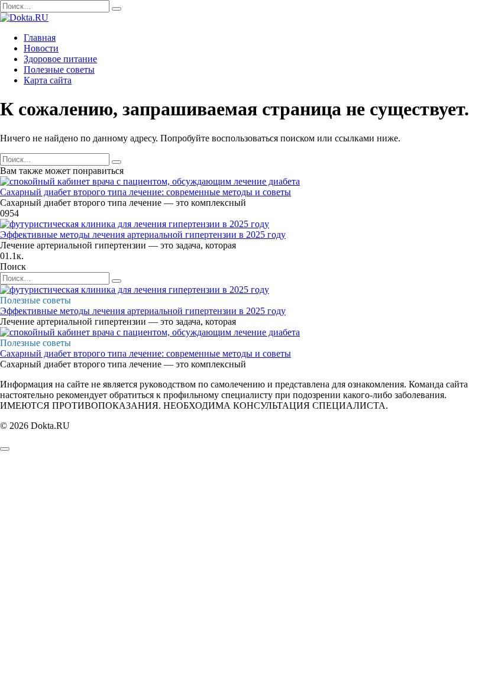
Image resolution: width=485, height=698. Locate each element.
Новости (41, 48)
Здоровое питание (60, 59)
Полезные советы (59, 69)
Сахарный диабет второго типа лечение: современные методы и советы (145, 192)
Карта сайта (48, 80)
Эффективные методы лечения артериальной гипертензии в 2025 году (143, 235)
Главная (40, 38)
